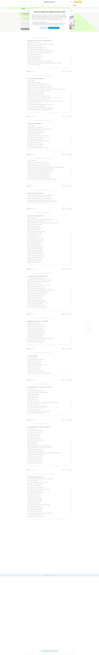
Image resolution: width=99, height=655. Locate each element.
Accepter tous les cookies (54, 27)
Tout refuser (49, 30)
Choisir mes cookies (43, 27)
